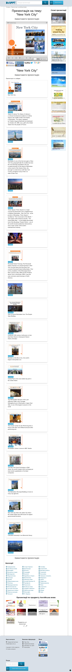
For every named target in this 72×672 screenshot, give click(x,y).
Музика (10, 579)
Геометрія (43, 572)
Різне (41, 585)
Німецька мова (28, 579)
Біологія (26, 570)
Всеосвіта (27, 647)
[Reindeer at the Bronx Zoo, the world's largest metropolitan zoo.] (15, 349)
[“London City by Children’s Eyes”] (58, 119)
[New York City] (15, 86)
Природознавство (13, 585)
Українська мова (28, 590)
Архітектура (27, 568)
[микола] (21, 603)
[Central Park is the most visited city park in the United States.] (15, 370)
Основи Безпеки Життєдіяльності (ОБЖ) (30, 581)
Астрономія (43, 568)
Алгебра (42, 566)
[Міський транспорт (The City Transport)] (58, 107)
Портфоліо (27, 583)
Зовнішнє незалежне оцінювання (46, 576)
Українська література (14, 590)
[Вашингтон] (54, 612)
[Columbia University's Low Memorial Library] (15, 527)
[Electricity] (58, 81)
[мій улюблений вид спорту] (32, 612)
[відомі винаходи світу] (54, 603)
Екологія (26, 574)
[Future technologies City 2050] (58, 18)
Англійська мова (12, 568)
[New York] (58, 69)
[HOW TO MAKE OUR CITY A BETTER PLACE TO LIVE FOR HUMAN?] (58, 132)
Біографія (10, 570)
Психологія (27, 585)
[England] (10, 603)
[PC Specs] (43, 612)
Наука (42, 579)
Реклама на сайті (29, 645)
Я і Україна (27, 594)
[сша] (10, 612)
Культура (10, 577)
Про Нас (26, 642)
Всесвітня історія (12, 572)
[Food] (21, 612)
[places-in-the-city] (58, 56)
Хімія (41, 592)
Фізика (42, 590)
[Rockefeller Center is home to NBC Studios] (15, 440)
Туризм (42, 588)
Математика (27, 577)
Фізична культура (12, 592)
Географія (27, 572)
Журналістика (12, 576)
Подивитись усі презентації (22, 623)
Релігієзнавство (12, 586)
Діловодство (11, 574)
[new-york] (58, 43)
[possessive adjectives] (10, 620)
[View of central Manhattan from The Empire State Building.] (15, 306)
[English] (43, 603)
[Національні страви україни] (32, 603)
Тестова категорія (13, 588)
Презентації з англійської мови (19, 7)
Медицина (43, 577)
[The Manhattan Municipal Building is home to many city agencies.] (15, 483)
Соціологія (43, 586)
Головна (8, 7)
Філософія (27, 592)
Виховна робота (45, 570)
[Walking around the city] (58, 31)
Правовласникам (29, 643)
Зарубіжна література (30, 576)
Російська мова (28, 586)
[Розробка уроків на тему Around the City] (58, 94)
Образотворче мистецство (14, 581)
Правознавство (44, 583)
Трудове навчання (29, 588)
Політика (10, 583)
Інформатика (11, 566)
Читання (10, 594)
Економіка (43, 574)
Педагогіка (43, 581)
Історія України (28, 566)
